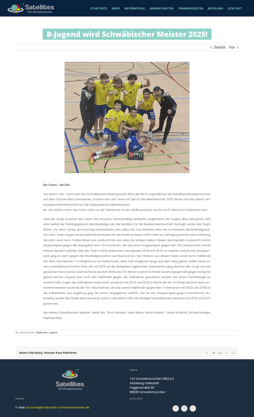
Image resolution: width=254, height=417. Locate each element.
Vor (232, 47)
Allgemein (42, 332)
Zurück (219, 47)
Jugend (53, 332)
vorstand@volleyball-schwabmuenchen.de (57, 407)
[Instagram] (184, 408)
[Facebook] (176, 408)
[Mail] (193, 408)
